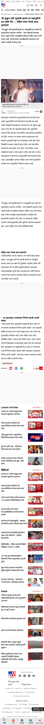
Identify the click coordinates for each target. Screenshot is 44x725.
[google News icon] (16, 368)
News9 (8, 1)
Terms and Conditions (21, 696)
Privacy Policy (30, 692)
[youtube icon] (10, 368)
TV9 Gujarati (17, 708)
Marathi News (6, 14)
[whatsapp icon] (21, 368)
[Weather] (28, 5)
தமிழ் (39, 1)
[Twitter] (24, 676)
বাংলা (23, 1)
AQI (31, 5)
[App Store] (27, 685)
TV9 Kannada (33, 704)
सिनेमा (38, 10)
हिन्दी (2, 1)
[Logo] (3, 5)
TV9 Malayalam (7, 712)
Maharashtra (18, 14)
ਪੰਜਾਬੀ (34, 1)
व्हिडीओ (5, 469)
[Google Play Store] (14, 683)
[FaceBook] (20, 676)
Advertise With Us (30, 688)
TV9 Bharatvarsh (11, 704)
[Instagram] (29, 676)
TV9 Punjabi (27, 708)
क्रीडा (32, 10)
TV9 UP (17, 712)
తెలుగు (18, 1)
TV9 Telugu (23, 704)
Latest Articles (9, 407)
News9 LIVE (25, 712)
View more (36, 407)
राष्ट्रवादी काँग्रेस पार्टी (7, 363)
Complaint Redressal (15, 692)
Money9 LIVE (37, 712)
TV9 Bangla (6, 708)
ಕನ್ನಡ (13, 1)
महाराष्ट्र (19, 10)
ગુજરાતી (28, 1)
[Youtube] (33, 676)
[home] (2, 10)
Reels (4, 591)
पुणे (28, 10)
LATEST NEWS (10, 10)
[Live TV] (35, 5)
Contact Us (9, 688)
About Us (18, 688)
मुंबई (24, 10)
